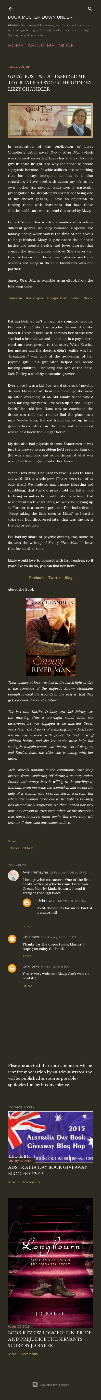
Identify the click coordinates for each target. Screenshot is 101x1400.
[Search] (90, 7)
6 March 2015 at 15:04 (71, 901)
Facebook (36, 577)
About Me (41, 45)
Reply (27, 927)
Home (16, 45)
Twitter (54, 577)
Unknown (45, 900)
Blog (69, 577)
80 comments (30, 1182)
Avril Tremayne (35, 872)
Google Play (57, 298)
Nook (87, 298)
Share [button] (12, 841)
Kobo (75, 298)
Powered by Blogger (54, 1385)
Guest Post (26, 848)
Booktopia (34, 298)
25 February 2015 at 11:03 (58, 937)
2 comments (29, 1354)
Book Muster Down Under (40, 17)
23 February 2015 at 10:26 (68, 872)
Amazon (15, 298)
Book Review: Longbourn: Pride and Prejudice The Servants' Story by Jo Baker (49, 1339)
